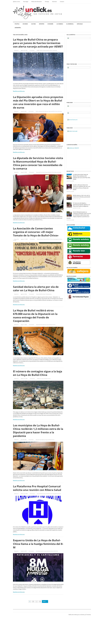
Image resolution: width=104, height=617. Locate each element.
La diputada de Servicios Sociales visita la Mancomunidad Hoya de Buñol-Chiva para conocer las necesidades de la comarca (38, 163)
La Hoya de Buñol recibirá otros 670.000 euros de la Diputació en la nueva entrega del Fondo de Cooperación (35, 316)
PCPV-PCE (56, 551)
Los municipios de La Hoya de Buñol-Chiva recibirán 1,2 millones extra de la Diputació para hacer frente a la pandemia (38, 431)
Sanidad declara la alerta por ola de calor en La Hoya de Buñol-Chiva (36, 288)
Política (17, 24)
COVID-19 (39, 378)
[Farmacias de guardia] (79, 257)
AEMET (38, 50)
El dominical (70, 24)
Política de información (36, 1)
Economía (50, 24)
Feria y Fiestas (40, 239)
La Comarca (60, 24)
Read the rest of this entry (19, 91)
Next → (45, 601)
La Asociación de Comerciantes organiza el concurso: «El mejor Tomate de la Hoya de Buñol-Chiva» (35, 232)
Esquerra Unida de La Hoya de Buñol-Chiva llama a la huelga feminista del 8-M (38, 544)
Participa (47, 1)
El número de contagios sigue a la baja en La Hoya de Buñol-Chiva (37, 373)
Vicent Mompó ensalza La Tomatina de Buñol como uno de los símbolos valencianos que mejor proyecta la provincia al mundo (79, 215)
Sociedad (25, 24)
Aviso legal (25, 1)
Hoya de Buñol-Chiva (47, 50)
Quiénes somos (16, 1)
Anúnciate (54, 1)
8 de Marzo (38, 551)
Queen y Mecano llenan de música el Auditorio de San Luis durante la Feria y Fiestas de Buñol (81, 187)
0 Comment (32, 50)
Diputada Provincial (40, 172)
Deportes (41, 24)
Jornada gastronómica (57, 239)
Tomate (14, 240)
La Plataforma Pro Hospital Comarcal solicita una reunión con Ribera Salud (37, 488)
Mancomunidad (57, 172)
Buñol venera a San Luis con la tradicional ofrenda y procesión (81, 196)
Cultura (33, 24)
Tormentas (54, 50)
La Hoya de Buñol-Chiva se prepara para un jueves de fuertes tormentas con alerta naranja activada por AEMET (38, 43)
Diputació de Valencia (43, 111)
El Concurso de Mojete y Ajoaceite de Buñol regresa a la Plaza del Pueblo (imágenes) (81, 204)
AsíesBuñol (18, 27)
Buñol (41, 50)
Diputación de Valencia (41, 324)
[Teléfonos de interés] (79, 234)
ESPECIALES (80, 24)
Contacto (62, 1)
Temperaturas (48, 294)
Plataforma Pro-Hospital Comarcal (53, 493)
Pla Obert (60, 111)
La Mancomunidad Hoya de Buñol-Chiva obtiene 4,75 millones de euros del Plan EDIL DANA (81, 177)
